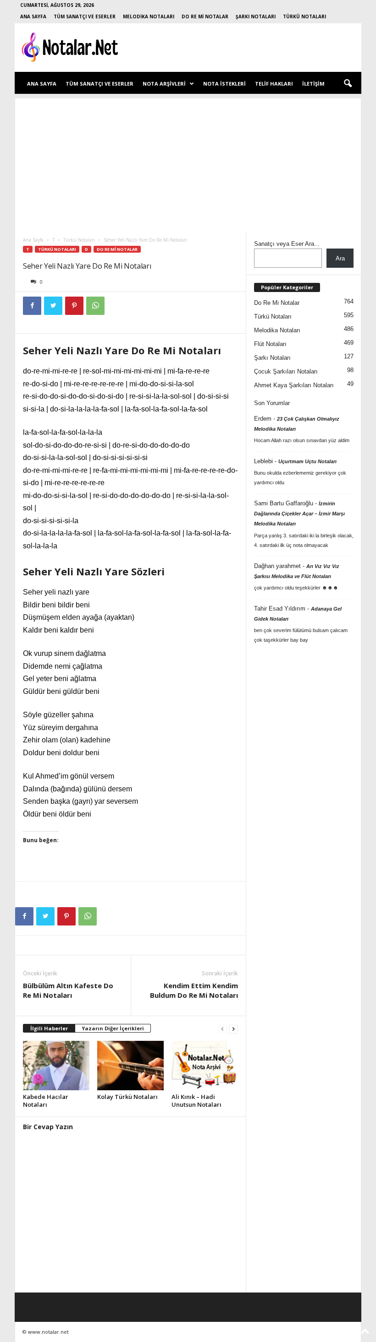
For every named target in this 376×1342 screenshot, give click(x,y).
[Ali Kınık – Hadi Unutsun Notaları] (204, 1065)
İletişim (313, 83)
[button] (347, 84)
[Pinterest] (74, 306)
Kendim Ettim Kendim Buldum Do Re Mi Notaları (194, 990)
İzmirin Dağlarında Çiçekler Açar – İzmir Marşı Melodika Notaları (299, 513)
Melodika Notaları (148, 16)
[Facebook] (32, 306)
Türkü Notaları (304, 16)
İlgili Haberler (49, 1028)
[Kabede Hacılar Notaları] (56, 1065)
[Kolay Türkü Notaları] (130, 1065)
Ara (340, 258)
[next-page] (233, 1029)
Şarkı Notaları (256, 16)
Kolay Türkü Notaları (127, 1097)
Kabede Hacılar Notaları (45, 1101)
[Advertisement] (188, 162)
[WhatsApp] (95, 306)
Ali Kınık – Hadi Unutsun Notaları (196, 1101)
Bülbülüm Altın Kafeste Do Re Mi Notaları (68, 990)
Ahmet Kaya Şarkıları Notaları (294, 385)
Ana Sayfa (33, 16)
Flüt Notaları (270, 344)
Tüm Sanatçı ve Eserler (85, 16)
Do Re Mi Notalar (205, 16)
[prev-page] (222, 1029)
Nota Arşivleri (164, 83)
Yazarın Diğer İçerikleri (113, 1028)
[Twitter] (53, 306)
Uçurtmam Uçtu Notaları (307, 461)
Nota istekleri (224, 83)
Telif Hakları (274, 83)
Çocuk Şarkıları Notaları (286, 371)
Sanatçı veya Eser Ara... (287, 243)
